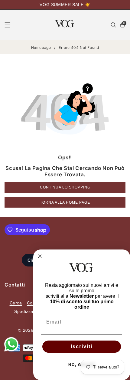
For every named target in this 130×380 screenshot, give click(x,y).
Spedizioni (25, 311)
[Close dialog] (40, 256)
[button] (11, 25)
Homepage (41, 47)
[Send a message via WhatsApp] (11, 344)
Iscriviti (82, 346)
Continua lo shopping (65, 187)
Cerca (16, 302)
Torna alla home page (65, 202)
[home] (32, 373)
